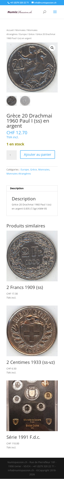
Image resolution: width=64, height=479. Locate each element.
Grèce (31, 34)
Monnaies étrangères (18, 173)
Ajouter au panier (37, 154)
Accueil (9, 30)
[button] (52, 48)
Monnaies (20, 30)
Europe (23, 34)
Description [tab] (17, 188)
